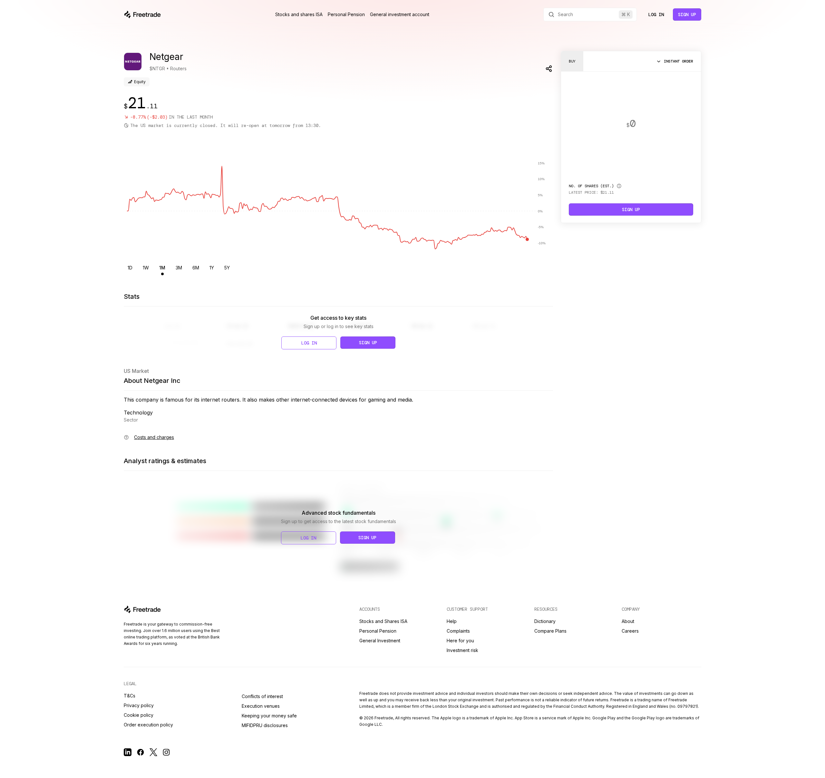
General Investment (379, 640)
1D (130, 267)
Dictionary (545, 621)
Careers (630, 631)
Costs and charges (154, 437)
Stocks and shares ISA (299, 14)
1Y (211, 267)
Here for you (460, 640)
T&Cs (129, 695)
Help (452, 621)
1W (146, 267)
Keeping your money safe (269, 715)
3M (179, 267)
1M (162, 267)
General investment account (399, 14)
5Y (227, 267)
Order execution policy (148, 724)
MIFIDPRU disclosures (265, 725)
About (628, 621)
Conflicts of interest (262, 696)
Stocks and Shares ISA (383, 621)
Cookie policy (138, 715)
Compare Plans (550, 631)
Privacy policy (139, 705)
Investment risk (462, 650)
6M (195, 267)
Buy (572, 61)
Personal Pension (346, 14)
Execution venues (261, 706)
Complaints (458, 631)
